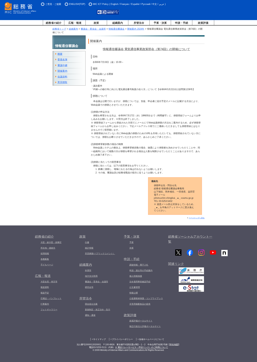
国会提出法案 (91, 304)
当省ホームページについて (151, 339)
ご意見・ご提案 (53, 4)
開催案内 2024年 (135, 29)
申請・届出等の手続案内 (140, 270)
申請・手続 (181, 22)
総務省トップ (59, 29)
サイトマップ (99, 339)
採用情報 (45, 253)
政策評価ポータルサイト (140, 321)
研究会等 (89, 287)
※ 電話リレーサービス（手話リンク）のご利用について (141, 347)
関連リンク (176, 264)
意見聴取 (62, 82)
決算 (131, 248)
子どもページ (47, 265)
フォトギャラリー (49, 309)
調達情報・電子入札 (138, 265)
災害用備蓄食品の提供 (139, 304)
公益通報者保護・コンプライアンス (146, 298)
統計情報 (89, 248)
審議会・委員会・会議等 (93, 29)
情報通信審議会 (116, 29)
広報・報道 (74, 22)
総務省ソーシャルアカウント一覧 (190, 239)
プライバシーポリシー (122, 339)
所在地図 (174, 344)
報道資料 (45, 287)
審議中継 (62, 65)
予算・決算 (160, 22)
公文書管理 (134, 287)
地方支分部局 (91, 276)
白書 (87, 242)
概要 (60, 54)
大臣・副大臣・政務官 (51, 242)
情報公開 (133, 293)
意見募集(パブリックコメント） (100, 253)
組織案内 (117, 22)
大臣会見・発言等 (49, 281)
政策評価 (203, 22)
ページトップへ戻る (197, 218)
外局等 (88, 270)
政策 (96, 22)
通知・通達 (90, 315)
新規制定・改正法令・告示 (97, 309)
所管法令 (139, 22)
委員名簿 (62, 59)
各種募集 (45, 259)
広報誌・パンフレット (51, 298)
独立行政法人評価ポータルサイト (145, 326)
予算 (131, 242)
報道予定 (45, 293)
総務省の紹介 (54, 22)
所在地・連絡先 (48, 248)
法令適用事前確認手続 (139, 281)
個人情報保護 (135, 276)
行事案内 (45, 304)
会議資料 (62, 76)
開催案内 (62, 71)
